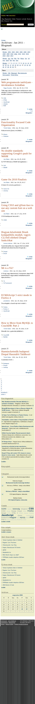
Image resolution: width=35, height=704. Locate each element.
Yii (4, 281)
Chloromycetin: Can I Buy (10, 545)
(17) (10, 439)
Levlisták (23, 19)
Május (22, 58)
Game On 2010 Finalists (14, 179)
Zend (24, 519)
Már (15, 58)
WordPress (20, 519)
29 (10, 67)
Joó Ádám (7, 159)
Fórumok (18, 19)
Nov (14, 60)
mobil (18, 517)
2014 (27, 54)
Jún (26, 58)
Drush (5, 253)
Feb (12, 58)
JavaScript (6, 102)
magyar (13, 517)
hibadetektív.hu (7, 552)
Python (8, 519)
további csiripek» (6, 532)
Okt (11, 60)
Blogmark (14, 73)
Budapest (6, 363)
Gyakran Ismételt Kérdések (21, 624)
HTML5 (21, 513)
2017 (11, 55)
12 (28, 63)
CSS (4, 98)
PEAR (27, 517)
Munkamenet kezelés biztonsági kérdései (18, 483)
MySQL (5, 337)
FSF (4, 165)
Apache (9, 509)
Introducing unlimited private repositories (14, 446)
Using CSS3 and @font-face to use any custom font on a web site (17, 208)
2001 (9, 52)
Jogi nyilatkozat (12, 621)
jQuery (5, 134)
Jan (9, 58)
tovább (3, 559)
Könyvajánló (6, 75)
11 (26, 63)
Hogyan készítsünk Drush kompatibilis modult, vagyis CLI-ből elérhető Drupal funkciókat (16, 236)
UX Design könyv (7, 441)
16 (8, 65)
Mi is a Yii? (7, 268)
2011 (15, 54)
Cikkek (13, 19)
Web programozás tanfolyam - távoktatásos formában (16, 83)
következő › (4, 392)
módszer (5, 136)
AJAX (3, 509)
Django (13, 511)
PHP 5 (3, 519)
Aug (4, 60)
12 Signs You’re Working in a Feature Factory (15, 415)
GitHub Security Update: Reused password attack (16, 433)
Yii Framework (7, 283)
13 (30, 63)
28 (8, 67)
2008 (4, 54)
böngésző (24, 509)
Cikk (9, 73)
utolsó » (3, 394)
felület (24, 511)
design (8, 511)
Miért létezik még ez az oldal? (11, 555)
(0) (33, 405)
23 (25, 65)
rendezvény (13, 519)
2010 (11, 54)
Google (3, 513)
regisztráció (12, 15)
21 (20, 65)
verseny (5, 190)
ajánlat (4, 550)
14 (3, 65)
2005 (21, 52)
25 (30, 65)
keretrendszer (30, 515)
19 (15, 65)
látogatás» (29, 113)
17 (10, 65)
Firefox (5, 307)
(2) (19, 412)
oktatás (5, 104)
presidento (7, 301)
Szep (7, 60)
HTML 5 (15, 513)
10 (23, 63)
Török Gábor (7, 128)
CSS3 (5, 220)
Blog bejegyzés (22, 73)
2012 (19, 54)
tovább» (3, 461)
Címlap (3, 40)
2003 (13, 52)
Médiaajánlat (12, 622)
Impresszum (4, 621)
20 (17, 65)
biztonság (16, 509)
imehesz (6, 271)
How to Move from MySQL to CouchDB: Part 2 (17, 324)
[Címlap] (7, 5)
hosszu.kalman (8, 243)
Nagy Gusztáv (8, 88)
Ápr (18, 58)
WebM (5, 167)
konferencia (5, 517)
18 (13, 65)
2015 (4, 55)
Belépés (3, 15)
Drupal (5, 251)
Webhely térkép (9, 624)
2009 (8, 54)
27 (6, 67)
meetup (5, 367)
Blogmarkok (8, 19)
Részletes (4, 24)
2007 (28, 52)
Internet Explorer (29, 513)
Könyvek (6, 21)
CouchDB (6, 335)
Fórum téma (14, 75)
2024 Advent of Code (8, 585)
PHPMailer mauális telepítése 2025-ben (13, 557)
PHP (4, 106)
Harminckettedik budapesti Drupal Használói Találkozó (15, 353)
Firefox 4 (6, 309)
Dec (17, 60)
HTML (5, 100)
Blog (3, 19)
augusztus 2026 (18, 595)
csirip (30, 109)
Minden (5, 52)
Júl (29, 58)
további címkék (5, 521)
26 (3, 67)
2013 (23, 54)
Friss (11, 21)
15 (6, 65)
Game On (6, 189)
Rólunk (3, 624)
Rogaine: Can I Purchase (9, 542)
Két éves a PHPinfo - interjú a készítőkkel (18, 491)
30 (13, 67)
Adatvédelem (4, 622)
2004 (17, 52)
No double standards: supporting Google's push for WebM (16, 153)
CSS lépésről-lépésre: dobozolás (17, 500)
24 (27, 65)
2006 (25, 52)
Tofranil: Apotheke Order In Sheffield (12, 540)
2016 (8, 55)
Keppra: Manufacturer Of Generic (12, 547)
